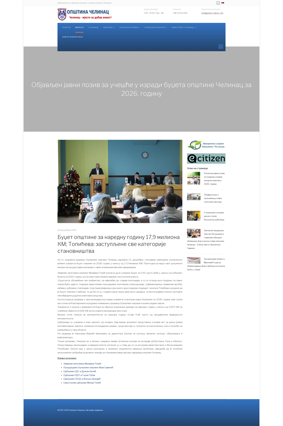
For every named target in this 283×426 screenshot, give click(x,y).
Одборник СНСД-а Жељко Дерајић (82, 379)
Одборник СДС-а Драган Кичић (79, 371)
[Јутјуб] (218, 3)
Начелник (108, 27)
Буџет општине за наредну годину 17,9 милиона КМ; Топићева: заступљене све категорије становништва (118, 244)
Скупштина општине (155, 27)
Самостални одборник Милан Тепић (82, 382)
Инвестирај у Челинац (183, 27)
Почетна (66, 27)
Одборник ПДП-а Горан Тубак (79, 375)
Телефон (177, 9)
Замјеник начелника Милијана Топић (82, 363)
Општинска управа (128, 27)
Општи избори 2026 (72, 37)
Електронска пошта (211, 9)
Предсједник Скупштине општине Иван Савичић (88, 367)
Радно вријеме (151, 9)
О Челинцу (93, 27)
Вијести (79, 27)
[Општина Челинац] (84, 14)
